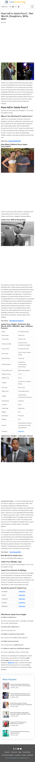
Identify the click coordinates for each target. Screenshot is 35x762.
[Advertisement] (17, 43)
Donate (24, 755)
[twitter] (18, 7)
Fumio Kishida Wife (14, 141)
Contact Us (14, 752)
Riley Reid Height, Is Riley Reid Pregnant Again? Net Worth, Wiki (20, 713)
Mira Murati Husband (16, 321)
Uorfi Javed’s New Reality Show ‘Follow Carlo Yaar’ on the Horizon (20, 685)
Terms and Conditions (8, 755)
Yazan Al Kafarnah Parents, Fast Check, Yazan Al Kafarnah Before (20, 694)
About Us (11, 662)
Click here (22, 591)
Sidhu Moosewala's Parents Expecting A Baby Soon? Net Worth (21, 703)
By (3, 22)
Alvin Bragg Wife (15, 552)
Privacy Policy (26, 752)
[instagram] (15, 7)
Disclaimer (18, 755)
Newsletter (30, 755)
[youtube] (13, 7)
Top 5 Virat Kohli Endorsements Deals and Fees (20, 732)
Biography (21, 431)
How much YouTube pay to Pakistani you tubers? (18, 722)
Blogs (19, 752)
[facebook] (10, 7)
